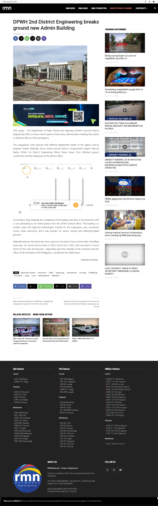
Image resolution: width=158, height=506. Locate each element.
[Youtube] (154, 1)
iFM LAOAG (17, 34)
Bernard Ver (42, 273)
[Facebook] (145, 1)
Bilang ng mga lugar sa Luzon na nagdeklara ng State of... (120, 57)
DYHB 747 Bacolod (21, 392)
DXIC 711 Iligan (20, 428)
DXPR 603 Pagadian (22, 436)
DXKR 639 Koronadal (22, 431)
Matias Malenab (44, 276)
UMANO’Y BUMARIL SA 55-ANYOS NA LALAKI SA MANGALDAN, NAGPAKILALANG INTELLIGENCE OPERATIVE (123, 163)
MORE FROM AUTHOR (42, 314)
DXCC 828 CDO (20, 415)
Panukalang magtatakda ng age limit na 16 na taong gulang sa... (124, 90)
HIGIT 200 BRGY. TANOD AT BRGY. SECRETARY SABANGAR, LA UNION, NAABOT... (122, 271)
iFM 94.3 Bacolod (67, 402)
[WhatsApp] (26, 38)
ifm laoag (82, 273)
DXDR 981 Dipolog (21, 423)
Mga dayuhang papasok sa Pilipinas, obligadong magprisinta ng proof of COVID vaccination (33, 302)
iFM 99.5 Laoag (66, 384)
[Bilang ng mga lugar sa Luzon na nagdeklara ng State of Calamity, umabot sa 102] (125, 43)
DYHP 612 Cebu (20, 394)
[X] (149, 1)
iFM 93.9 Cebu (65, 405)
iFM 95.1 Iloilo (65, 407)
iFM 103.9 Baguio (67, 379)
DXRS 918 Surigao (21, 438)
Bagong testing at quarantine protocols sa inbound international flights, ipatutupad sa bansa (81, 304)
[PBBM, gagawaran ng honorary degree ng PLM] (125, 186)
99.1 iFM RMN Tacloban (69, 410)
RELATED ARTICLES (22, 314)
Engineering (60, 273)
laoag (27, 276)
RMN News (55, 276)
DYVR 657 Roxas (20, 402)
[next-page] (18, 348)
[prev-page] (14, 348)
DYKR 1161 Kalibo (21, 400)
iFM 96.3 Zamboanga (68, 431)
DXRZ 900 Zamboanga (23, 441)
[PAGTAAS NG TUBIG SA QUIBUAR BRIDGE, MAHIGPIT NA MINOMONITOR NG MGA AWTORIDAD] (125, 110)
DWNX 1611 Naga (21, 381)
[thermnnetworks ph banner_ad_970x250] (56, 115)
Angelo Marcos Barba (28, 273)
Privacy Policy (95, 501)
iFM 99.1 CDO (65, 423)
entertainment (72, 273)
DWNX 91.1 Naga (66, 389)
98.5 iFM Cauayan (67, 392)
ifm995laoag (93, 273)
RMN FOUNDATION (99, 8)
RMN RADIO (83, 8)
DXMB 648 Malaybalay (23, 433)
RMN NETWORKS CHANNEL (121, 8)
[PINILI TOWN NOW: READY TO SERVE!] (85, 327)
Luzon (34, 276)
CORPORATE (141, 8)
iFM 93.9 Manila (66, 387)
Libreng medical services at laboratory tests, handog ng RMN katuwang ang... (123, 234)
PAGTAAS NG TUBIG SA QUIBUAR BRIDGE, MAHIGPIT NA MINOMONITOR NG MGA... (124, 126)
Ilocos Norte (18, 276)
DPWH (51, 273)
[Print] (38, 38)
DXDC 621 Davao (21, 420)
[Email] (32, 38)
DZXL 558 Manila (21, 379)
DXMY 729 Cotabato (22, 418)
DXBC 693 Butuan (21, 412)
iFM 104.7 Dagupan (67, 381)
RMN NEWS (70, 8)
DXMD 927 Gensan (21, 425)
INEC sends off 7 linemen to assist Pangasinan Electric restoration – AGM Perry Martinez (25, 341)
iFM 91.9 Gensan (66, 428)
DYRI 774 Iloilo (19, 397)
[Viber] (43, 38)
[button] (155, 8)
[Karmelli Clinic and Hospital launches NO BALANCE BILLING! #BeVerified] (56, 327)
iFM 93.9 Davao (66, 425)
